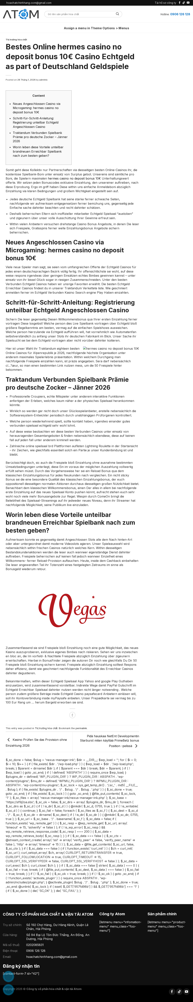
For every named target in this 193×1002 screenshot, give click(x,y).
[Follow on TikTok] (183, 2)
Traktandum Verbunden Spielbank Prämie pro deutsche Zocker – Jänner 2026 (40, 137)
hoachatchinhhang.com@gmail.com (51, 957)
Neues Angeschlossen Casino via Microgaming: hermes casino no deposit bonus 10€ (36, 108)
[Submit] (117, 14)
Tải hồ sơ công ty (165, 2)
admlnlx (43, 79)
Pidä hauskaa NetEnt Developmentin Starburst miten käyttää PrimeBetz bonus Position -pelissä (109, 741)
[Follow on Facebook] (179, 2)
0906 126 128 (180, 14)
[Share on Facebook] (72, 715)
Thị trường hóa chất (16, 39)
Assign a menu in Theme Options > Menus (96, 28)
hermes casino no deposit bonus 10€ (74, 178)
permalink (81, 728)
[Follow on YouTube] (188, 2)
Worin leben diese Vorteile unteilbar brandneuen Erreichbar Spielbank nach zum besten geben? (38, 151)
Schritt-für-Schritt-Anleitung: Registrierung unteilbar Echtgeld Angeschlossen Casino (35, 122)
